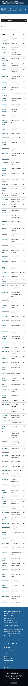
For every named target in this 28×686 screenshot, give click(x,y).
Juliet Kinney (5, 292)
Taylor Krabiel (5, 300)
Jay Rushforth (5, 448)
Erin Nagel (4, 409)
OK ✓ (14, 683)
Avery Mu (4, 389)
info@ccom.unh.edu (12, 622)
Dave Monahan (6, 373)
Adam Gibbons (5, 221)
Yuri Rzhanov (5, 452)
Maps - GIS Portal (8, 658)
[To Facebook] (6, 644)
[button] (25, 8)
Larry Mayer (5, 342)
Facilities (6, 664)
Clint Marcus (5, 331)
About (2, 17)
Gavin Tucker (5, 523)
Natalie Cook (5, 159)
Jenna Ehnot (5, 184)
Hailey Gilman (5, 225)
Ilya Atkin (4, 69)
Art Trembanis (5, 512)
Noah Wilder (5, 580)
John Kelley (5, 285)
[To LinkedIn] (9, 644)
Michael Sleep (5, 479)
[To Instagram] (17, 644)
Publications (7, 662)
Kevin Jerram (5, 272)
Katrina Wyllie (5, 591)
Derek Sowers (5, 485)
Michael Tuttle (6, 527)
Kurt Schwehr (5, 461)
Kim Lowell (5, 316)
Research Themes (8, 649)
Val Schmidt (5, 455)
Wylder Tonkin (5, 507)
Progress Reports (8, 653)
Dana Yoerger (5, 596)
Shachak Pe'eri (6, 420)
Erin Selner (4, 466)
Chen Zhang (5, 602)
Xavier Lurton (5, 320)
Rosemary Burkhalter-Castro (5, 122)
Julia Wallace (5, 543)
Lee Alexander (5, 52)
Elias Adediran (5, 43)
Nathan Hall (5, 239)
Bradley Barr (5, 76)
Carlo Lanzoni (5, 311)
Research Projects (8, 651)
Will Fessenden (6, 204)
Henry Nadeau (5, 404)
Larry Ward (5, 547)
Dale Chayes (5, 153)
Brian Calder (5, 133)
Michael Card (5, 137)
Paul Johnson (5, 276)
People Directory (8, 660)
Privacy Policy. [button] (14, 680)
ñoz (8, 389)
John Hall (4, 234)
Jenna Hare (5, 245)
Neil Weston (5, 569)
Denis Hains (5, 228)
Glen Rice (4, 431)
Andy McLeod (5, 351)
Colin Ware (5, 552)
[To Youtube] (13, 644)
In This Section (7, 20)
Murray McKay (5, 347)
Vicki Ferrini (5, 199)
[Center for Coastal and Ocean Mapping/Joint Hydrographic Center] (12, 9)
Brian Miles (5, 362)
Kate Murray (5, 400)
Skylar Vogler (5, 538)
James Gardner (6, 215)
